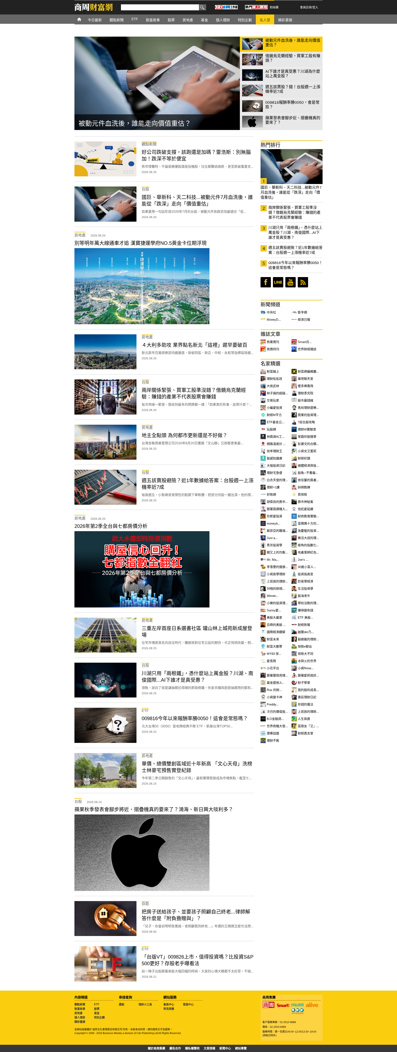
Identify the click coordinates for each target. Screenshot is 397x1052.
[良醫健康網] (297, 1005)
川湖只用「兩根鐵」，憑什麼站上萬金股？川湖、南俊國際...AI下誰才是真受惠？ (295, 233)
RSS (303, 282)
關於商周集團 (156, 1048)
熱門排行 (270, 145)
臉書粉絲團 (266, 282)
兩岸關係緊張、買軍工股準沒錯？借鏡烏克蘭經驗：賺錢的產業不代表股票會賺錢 (294, 213)
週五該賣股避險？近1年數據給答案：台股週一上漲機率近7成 (295, 250)
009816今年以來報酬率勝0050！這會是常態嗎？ (295, 265)
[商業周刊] (268, 1005)
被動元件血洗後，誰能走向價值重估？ (135, 123)
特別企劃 (99, 1017)
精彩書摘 (79, 1021)
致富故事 (79, 1008)
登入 (315, 7)
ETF (96, 1004)
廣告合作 (175, 1048)
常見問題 (168, 1008)
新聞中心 (225, 1048)
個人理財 (79, 1017)
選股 (121, 1004)
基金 (96, 1013)
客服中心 (188, 1004)
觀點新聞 (79, 1004)
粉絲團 (274, 7)
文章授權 (209, 1048)
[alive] (312, 1005)
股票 (96, 1008)
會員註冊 (306, 7)
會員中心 (168, 1004)
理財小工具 (145, 1004)
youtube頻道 (290, 282)
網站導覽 (241, 1048)
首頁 (83, 19)
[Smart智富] (283, 1005)
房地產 (78, 1013)
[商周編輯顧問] (297, 1011)
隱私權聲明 (192, 1048)
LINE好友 (278, 282)
